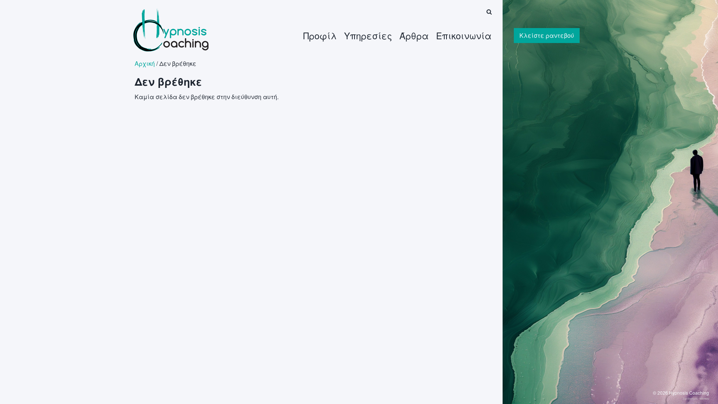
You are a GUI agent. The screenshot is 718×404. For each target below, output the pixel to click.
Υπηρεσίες (368, 35)
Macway (704, 398)
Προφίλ (320, 35)
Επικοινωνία (463, 35)
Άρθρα (414, 35)
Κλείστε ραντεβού (546, 35)
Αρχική (145, 63)
